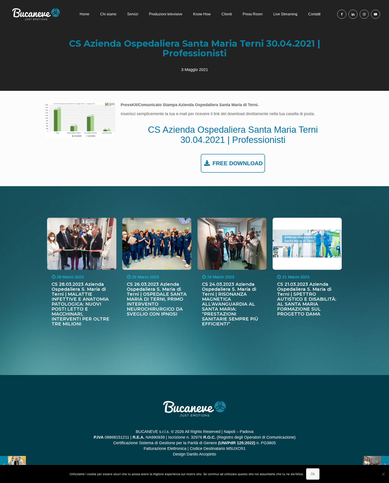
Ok (313, 474)
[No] (383, 474)
